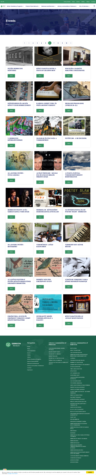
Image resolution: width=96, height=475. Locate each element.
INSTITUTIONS (73, 348)
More (11, 76)
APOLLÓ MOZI (73, 371)
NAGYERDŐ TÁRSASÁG (75, 397)
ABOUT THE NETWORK (75, 350)
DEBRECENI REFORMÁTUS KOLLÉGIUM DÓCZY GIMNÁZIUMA (78, 424)
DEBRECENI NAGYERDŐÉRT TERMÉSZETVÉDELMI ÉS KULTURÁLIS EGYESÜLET (78, 446)
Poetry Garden (67, 1)
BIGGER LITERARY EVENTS (54, 352)
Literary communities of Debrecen (67, 6)
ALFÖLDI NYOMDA (74, 462)
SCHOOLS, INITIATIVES (75, 366)
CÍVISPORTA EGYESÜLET (75, 458)
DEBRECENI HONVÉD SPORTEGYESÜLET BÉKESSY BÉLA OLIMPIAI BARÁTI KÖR (79, 355)
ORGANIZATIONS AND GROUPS (77, 360)
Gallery (83, 1)
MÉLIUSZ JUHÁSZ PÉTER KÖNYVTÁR (78, 401)
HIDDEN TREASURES (53, 356)
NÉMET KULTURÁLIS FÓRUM (76, 395)
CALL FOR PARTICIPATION (76, 352)
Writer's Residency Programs (14, 6)
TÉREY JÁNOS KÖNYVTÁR (76, 369)
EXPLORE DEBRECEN (74, 419)
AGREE (90, 472)
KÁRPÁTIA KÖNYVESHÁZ (75, 407)
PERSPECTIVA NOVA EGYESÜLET (77, 387)
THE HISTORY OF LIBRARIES (55, 354)
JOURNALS (72, 358)
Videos (87, 1)
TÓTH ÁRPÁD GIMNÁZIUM (76, 383)
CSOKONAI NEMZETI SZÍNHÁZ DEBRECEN (79, 455)
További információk (13, 473)
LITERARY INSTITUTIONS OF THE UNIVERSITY (80, 364)
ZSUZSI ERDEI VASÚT (75, 375)
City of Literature (83, 6)
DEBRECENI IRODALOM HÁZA (76, 450)
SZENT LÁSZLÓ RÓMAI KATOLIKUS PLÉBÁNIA (80, 385)
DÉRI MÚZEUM (73, 430)
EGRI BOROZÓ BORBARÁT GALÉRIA (78, 421)
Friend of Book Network (32, 6)
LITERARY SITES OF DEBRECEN (55, 360)
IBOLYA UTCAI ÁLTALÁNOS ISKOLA (78, 411)
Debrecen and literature (47, 6)
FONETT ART (73, 417)
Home (7, 24)
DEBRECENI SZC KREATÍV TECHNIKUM (78, 438)
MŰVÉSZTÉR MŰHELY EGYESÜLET (77, 399)
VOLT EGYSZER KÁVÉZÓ (75, 381)
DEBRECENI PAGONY (74, 442)
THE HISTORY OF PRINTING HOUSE (56, 358)
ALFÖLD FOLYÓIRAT (74, 460)
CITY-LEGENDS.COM (75, 373)
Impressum (30, 370)
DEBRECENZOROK (74, 440)
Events (78, 1)
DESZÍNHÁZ (72, 433)
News (73, 1)
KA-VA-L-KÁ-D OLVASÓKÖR (76, 409)
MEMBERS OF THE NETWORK (76, 362)
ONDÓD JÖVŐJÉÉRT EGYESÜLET (77, 389)
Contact (93, 1)
